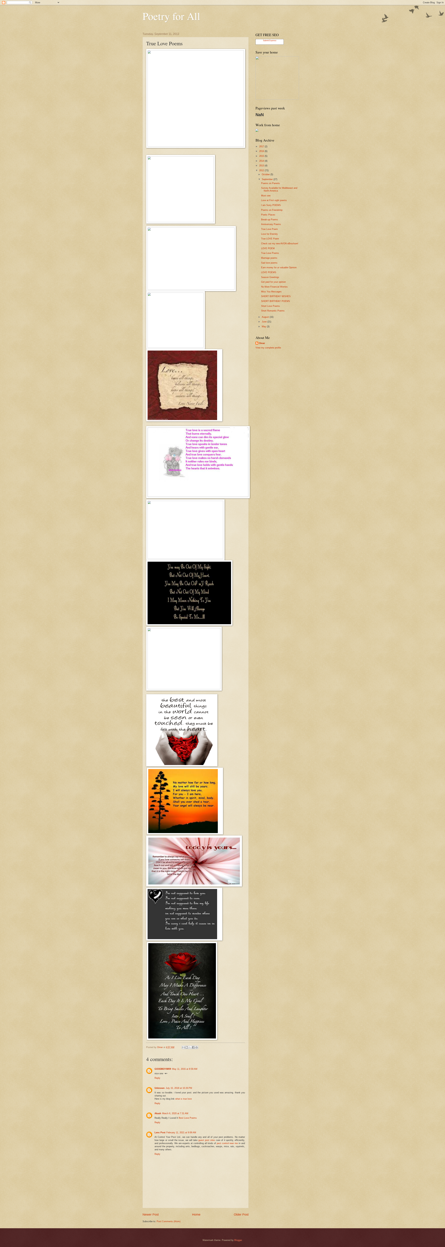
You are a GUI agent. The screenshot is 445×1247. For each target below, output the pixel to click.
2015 (262, 156)
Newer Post (151, 1214)
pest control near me (227, 1143)
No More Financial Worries (274, 286)
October (266, 174)
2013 (262, 165)
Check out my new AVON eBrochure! (279, 243)
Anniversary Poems (271, 224)
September (267, 179)
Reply (157, 1078)
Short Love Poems (270, 306)
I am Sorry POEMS (271, 205)
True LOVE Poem (270, 238)
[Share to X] (190, 1047)
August (266, 317)
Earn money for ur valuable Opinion (279, 267)
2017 (262, 146)
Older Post (241, 1214)
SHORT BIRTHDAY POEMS (275, 301)
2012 (262, 170)
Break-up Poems (269, 219)
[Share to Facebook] (193, 1047)
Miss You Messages (271, 291)
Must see (265, 195)
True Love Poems (270, 253)
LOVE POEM (268, 248)
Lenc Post (160, 1132)
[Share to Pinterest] (196, 1047)
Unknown (160, 1088)
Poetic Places (268, 214)
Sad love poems (269, 262)
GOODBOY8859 (163, 1069)
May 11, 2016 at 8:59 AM (184, 1069)
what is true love (183, 1099)
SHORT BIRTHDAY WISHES (276, 296)
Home (196, 1214)
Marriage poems (269, 258)
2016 (262, 151)
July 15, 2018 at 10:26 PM (179, 1088)
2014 (262, 161)
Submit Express (269, 40)
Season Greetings (270, 277)
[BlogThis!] (186, 1047)
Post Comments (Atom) (168, 1221)
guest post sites (206, 1140)
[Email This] (183, 1047)
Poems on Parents (270, 183)
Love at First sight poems (274, 200)
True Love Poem (269, 229)
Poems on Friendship (271, 210)
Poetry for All (171, 16)
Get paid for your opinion (273, 282)
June (264, 321)
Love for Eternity (269, 234)
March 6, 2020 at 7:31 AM (175, 1113)
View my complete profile (268, 347)
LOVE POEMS (268, 272)
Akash (158, 1113)
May (264, 326)
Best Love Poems (188, 1118)
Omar (262, 343)
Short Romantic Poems (273, 310)
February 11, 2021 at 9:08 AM (181, 1132)
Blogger (238, 1240)
